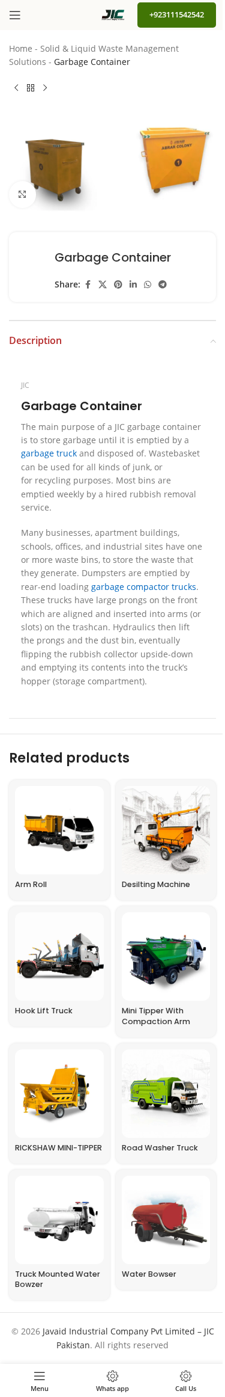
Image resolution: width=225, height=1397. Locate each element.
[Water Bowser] (166, 1220)
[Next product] (45, 88)
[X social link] (102, 285)
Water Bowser (149, 1274)
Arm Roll (31, 884)
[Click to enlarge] (22, 194)
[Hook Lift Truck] (59, 956)
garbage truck (49, 453)
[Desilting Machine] (166, 830)
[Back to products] (30, 88)
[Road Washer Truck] (166, 1093)
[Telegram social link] (162, 285)
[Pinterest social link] (118, 285)
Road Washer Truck (160, 1148)
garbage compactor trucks (143, 586)
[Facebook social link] (87, 285)
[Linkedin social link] (133, 285)
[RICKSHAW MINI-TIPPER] (59, 1093)
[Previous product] (16, 88)
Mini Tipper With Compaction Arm (156, 1016)
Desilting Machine (156, 884)
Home (20, 48)
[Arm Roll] (59, 830)
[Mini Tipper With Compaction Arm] (166, 956)
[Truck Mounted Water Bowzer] (59, 1220)
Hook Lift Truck (44, 1011)
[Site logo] (113, 14)
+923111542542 (176, 14)
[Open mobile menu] (15, 15)
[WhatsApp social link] (147, 285)
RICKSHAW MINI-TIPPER (58, 1148)
